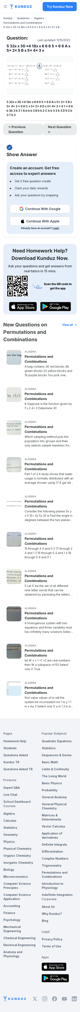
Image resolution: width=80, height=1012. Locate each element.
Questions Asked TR (18, 769)
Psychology (11, 920)
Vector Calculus (53, 826)
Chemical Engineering (19, 938)
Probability (49, 790)
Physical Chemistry (17, 848)
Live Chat (10, 794)
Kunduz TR (11, 762)
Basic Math (50, 762)
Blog (45, 920)
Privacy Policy (52, 939)
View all (67, 324)
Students (10, 748)
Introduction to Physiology (52, 885)
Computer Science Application (17, 897)
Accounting (11, 906)
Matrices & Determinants (51, 817)
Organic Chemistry (17, 855)
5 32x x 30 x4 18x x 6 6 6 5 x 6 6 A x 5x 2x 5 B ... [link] (32, 27)
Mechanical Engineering (12, 929)
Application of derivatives (52, 835)
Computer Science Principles (17, 885)
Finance (9, 913)
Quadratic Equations (57, 741)
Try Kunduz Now (60, 7)
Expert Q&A (11, 787)
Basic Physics (52, 783)
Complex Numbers (55, 858)
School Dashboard (17, 801)
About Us (48, 906)
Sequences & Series (57, 755)
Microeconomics (15, 876)
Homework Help (14, 741)
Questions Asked (15, 755)
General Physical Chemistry (54, 806)
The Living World (54, 776)
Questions (23, 18)
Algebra (39, 18)
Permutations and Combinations (22, 22)
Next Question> (59, 129)
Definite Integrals (54, 844)
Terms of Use (51, 946)
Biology (8, 869)
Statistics (10, 827)
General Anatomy (54, 797)
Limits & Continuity (55, 769)
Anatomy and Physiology (12, 954)
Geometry (10, 834)
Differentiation (52, 851)
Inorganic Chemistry (18, 862)
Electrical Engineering (19, 945)
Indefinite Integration (57, 894)
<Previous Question (17, 129)
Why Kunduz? (52, 913)
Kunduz (8, 18)
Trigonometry (51, 865)
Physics (9, 841)
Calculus (9, 820)
